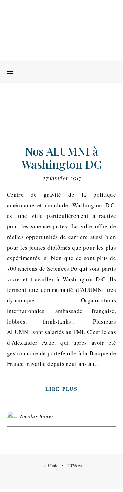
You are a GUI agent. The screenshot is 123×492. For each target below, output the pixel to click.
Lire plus (61, 388)
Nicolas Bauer (37, 416)
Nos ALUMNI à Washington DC (61, 158)
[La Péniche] (61, 30)
